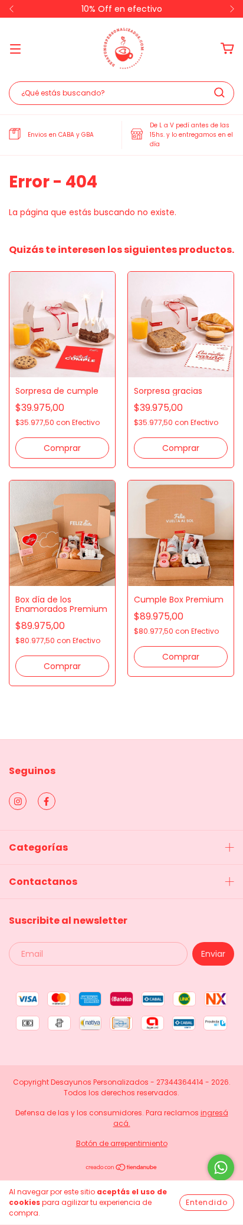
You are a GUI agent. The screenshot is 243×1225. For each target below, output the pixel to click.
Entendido (207, 1202)
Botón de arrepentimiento (122, 1143)
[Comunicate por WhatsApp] (221, 1167)
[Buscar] (219, 92)
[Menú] (15, 48)
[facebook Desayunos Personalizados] (46, 801)
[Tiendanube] (122, 1169)
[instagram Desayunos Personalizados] (18, 801)
